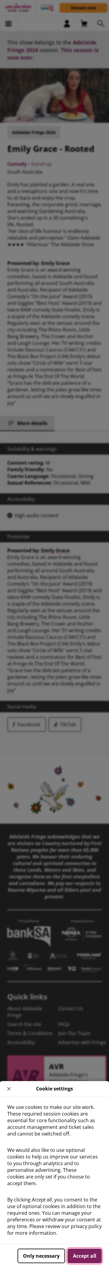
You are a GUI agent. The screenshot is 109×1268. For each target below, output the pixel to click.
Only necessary (41, 1256)
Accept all (84, 1256)
